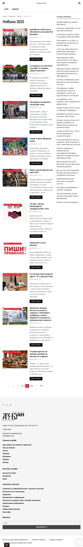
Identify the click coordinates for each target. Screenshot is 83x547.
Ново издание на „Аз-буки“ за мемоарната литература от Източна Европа (67, 43)
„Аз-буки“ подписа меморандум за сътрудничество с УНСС (39, 206)
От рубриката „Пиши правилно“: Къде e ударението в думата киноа (68, 101)
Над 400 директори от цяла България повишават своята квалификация (67, 196)
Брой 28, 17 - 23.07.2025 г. (12, 103)
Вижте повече (36, 59)
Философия (7, 512)
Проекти (6, 459)
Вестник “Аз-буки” (9, 473)
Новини (19, 16)
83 (32, 386)
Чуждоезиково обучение (11, 509)
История (6, 506)
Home (6, 9)
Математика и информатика (13, 497)
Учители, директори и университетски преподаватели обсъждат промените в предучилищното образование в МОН (68, 153)
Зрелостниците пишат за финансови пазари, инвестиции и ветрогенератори (68, 164)
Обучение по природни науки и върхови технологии (21, 500)
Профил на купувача (56, 540)
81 (22, 386)
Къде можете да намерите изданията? (17, 445)
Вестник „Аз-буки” (41, 3)
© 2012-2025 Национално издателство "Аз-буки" (17, 543)
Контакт (6, 454)
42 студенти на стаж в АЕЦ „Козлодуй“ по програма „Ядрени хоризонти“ (41, 68)
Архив (5, 479)
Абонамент (7, 456)
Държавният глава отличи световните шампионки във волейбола (41, 31)
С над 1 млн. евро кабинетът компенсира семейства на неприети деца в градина (67, 51)
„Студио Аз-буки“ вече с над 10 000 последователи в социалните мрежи (68, 133)
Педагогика (7, 494)
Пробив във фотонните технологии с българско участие (65, 181)
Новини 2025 (27, 16)
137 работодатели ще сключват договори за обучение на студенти (39, 354)
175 (41, 386)
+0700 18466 (7, 429)
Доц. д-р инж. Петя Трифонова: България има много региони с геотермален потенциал (68, 172)
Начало (5, 16)
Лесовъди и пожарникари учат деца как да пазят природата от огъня (68, 82)
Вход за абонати (9, 448)
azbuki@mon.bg (8, 436)
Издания (15, 9)
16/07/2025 (34, 323)
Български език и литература (14, 492)
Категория (12, 16)
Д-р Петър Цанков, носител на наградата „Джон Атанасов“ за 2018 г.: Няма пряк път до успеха (68, 142)
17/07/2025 (34, 37)
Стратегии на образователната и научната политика (23, 489)
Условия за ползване (38, 540)
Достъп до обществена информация (15, 540)
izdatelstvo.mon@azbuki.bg (12, 433)
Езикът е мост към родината (67, 202)
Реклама (6, 462)
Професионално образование (13, 503)
